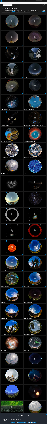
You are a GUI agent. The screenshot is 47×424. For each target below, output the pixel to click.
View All (3, 10)
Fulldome (13, 11)
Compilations (22, 10)
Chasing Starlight (17, 10)
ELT (30, 10)
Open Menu (3, 2)
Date (44, 12)
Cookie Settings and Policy (31, 422)
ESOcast (32, 10)
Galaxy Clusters (21, 11)
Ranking (44, 11)
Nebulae (29, 11)
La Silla (26, 11)
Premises (36, 11)
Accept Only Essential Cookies (21, 422)
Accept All (13, 422)
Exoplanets (4, 11)
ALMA (10, 10)
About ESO (7, 10)
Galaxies (17, 11)
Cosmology (27, 10)
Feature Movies (9, 11)
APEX (12, 10)
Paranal (33, 11)
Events (36, 10)
